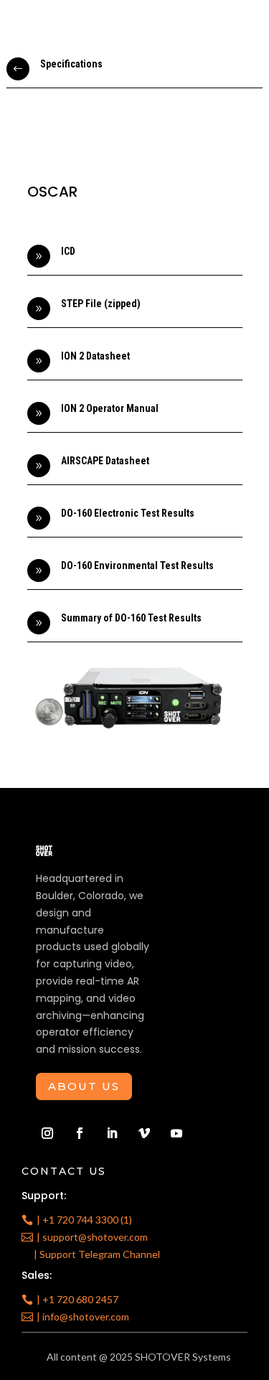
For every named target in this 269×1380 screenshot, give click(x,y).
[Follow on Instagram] (47, 1133)
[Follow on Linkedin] (111, 1133)
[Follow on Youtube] (176, 1133)
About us (84, 1086)
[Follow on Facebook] (79, 1133)
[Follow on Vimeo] (144, 1133)
